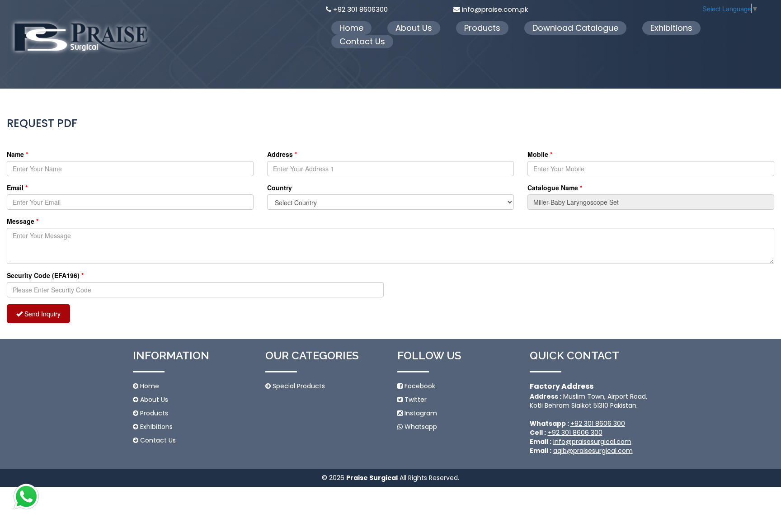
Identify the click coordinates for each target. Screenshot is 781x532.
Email (17, 187)
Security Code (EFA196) (45, 275)
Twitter (415, 399)
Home (351, 27)
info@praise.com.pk (495, 9)
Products (482, 27)
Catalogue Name (554, 187)
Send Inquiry (42, 313)
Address (282, 154)
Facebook (419, 386)
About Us (413, 27)
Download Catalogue (575, 27)
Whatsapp (420, 426)
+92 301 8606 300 (597, 423)
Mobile (539, 154)
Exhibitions (671, 27)
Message (22, 221)
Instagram (420, 413)
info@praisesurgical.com (592, 441)
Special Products (298, 386)
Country (279, 187)
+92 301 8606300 (360, 9)
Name (17, 154)
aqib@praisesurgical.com (593, 450)
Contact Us (362, 41)
